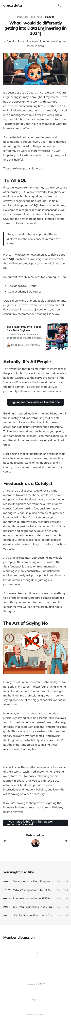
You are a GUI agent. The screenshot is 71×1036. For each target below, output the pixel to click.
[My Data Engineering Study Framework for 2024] (35, 907)
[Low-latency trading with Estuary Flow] (35, 898)
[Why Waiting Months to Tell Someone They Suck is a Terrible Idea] (35, 890)
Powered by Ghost (35, 1014)
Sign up (35, 999)
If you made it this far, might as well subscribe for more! (30, 823)
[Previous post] (5, 840)
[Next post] (65, 840)
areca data (12, 5)
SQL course (34, 291)
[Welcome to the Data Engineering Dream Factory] (35, 881)
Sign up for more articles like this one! (36, 402)
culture (49, 17)
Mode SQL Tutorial (25, 285)
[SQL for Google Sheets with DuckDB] (35, 915)
